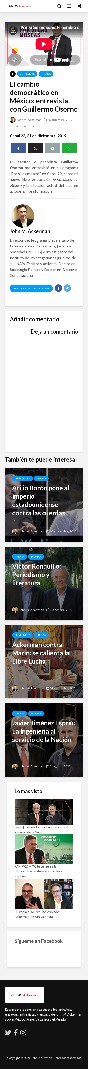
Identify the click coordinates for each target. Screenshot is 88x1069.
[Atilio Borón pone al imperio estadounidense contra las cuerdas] (44, 504)
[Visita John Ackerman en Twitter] (8, 1034)
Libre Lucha (22, 478)
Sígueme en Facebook (39, 941)
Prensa (46, 73)
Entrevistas (27, 73)
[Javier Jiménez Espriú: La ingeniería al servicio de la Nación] (44, 739)
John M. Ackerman (29, 120)
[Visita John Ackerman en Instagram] (23, 1034)
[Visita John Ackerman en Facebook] (16, 1034)
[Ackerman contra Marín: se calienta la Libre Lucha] (44, 661)
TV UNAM (36, 556)
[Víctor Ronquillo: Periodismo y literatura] (44, 583)
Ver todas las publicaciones (31, 288)
